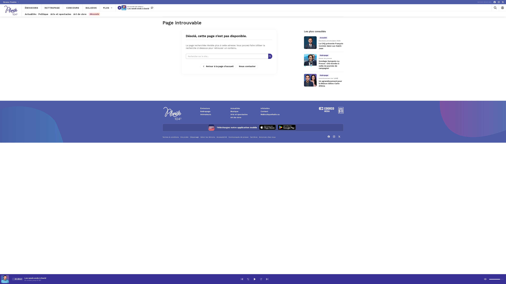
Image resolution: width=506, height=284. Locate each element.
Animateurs (205, 114)
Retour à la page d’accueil (219, 66)
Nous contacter (247, 66)
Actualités (235, 108)
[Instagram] (499, 2)
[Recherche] (270, 56)
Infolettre (265, 108)
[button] (242, 279)
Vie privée (184, 137)
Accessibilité (222, 137)
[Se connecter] (502, 7)
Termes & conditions (170, 137)
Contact (264, 111)
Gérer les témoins (207, 137)
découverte (94, 14)
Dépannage (194, 137)
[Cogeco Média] (326, 111)
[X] (503, 2)
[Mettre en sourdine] (485, 279)
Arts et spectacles (239, 114)
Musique (234, 111)
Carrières (253, 137)
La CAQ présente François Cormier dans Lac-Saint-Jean (331, 45)
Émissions (205, 108)
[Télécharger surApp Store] (267, 127)
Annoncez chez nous (267, 137)
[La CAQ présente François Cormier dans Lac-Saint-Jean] (310, 42)
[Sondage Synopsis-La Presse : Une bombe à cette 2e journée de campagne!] (310, 60)
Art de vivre (235, 117)
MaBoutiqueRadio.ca (270, 114)
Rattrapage (205, 111)
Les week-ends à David (138, 8)
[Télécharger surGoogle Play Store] (287, 127)
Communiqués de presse (238, 137)
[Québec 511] (341, 113)
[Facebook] (495, 2)
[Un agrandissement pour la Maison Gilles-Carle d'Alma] (310, 80)
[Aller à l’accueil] (10, 10)
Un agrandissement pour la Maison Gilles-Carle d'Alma (330, 83)
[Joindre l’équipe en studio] (152, 8)
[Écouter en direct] (119, 8)
